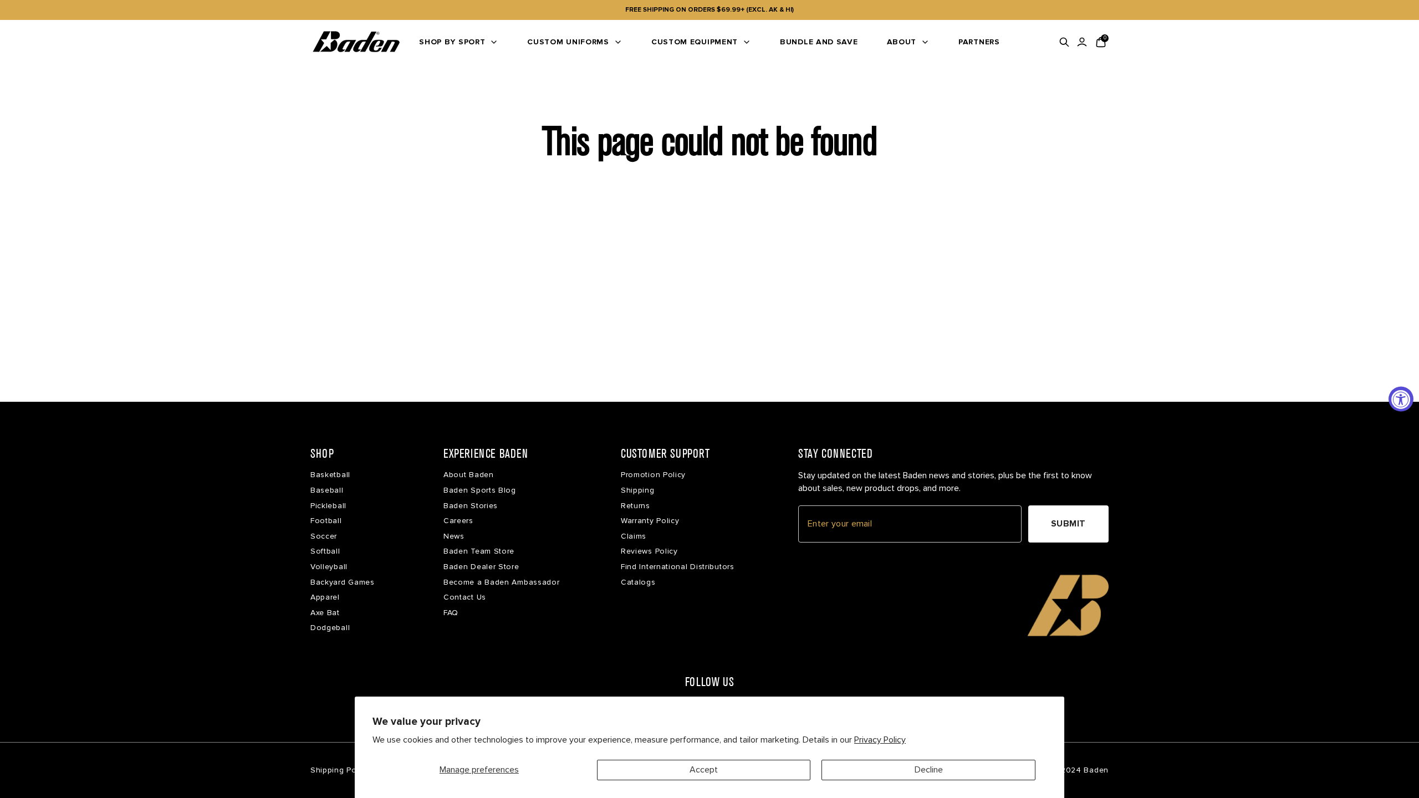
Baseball (327, 490)
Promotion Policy (653, 474)
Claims (633, 536)
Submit (1068, 523)
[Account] (1082, 42)
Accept (704, 769)
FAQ (450, 612)
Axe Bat (325, 612)
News (454, 536)
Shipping (638, 490)
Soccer (323, 536)
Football (326, 520)
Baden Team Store (478, 551)
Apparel (325, 597)
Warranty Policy (650, 520)
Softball (325, 551)
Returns (635, 505)
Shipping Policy (340, 770)
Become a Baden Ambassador (501, 582)
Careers (458, 520)
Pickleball (328, 505)
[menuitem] (459, 42)
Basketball (330, 474)
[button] (1068, 605)
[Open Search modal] (1064, 42)
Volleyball (329, 566)
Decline (929, 769)
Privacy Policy (880, 739)
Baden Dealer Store (481, 566)
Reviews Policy (649, 551)
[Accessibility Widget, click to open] (1401, 399)
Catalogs (638, 582)
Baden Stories (470, 505)
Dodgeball (330, 627)
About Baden (468, 474)
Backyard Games (342, 582)
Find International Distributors (677, 566)
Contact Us (464, 597)
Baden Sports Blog (479, 490)
